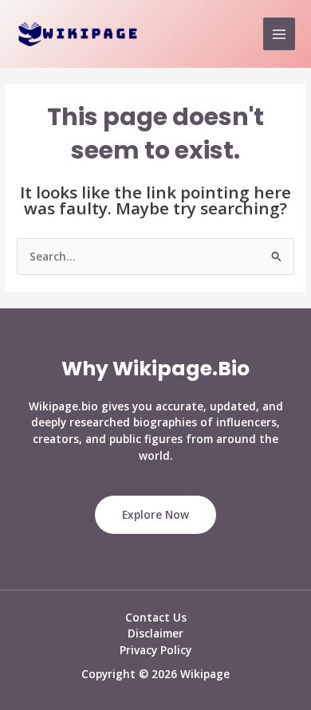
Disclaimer (155, 633)
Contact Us (156, 617)
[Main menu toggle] (279, 34)
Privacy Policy (155, 649)
